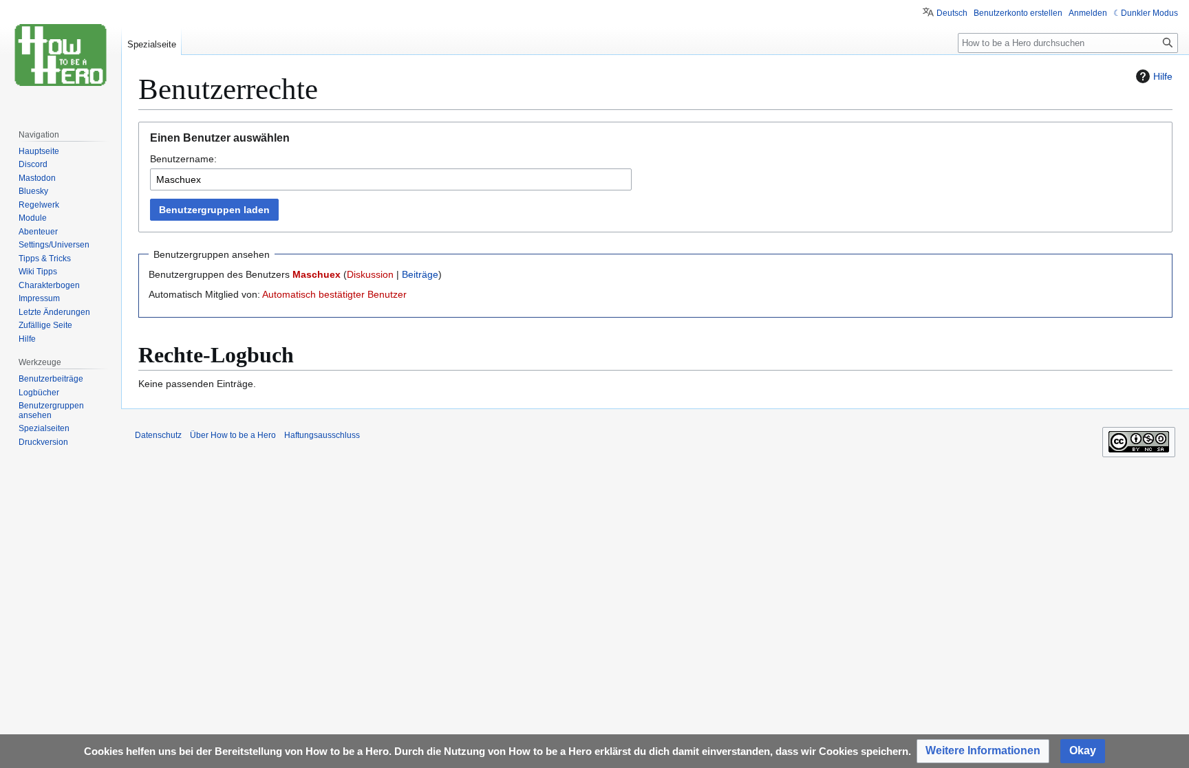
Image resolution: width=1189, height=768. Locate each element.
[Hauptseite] (61, 55)
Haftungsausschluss (322, 435)
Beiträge (420, 274)
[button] (983, 751)
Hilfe (1162, 76)
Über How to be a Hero (233, 435)
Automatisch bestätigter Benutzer (334, 294)
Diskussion (370, 274)
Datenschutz (158, 435)
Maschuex (316, 274)
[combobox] (391, 179)
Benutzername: (183, 158)
